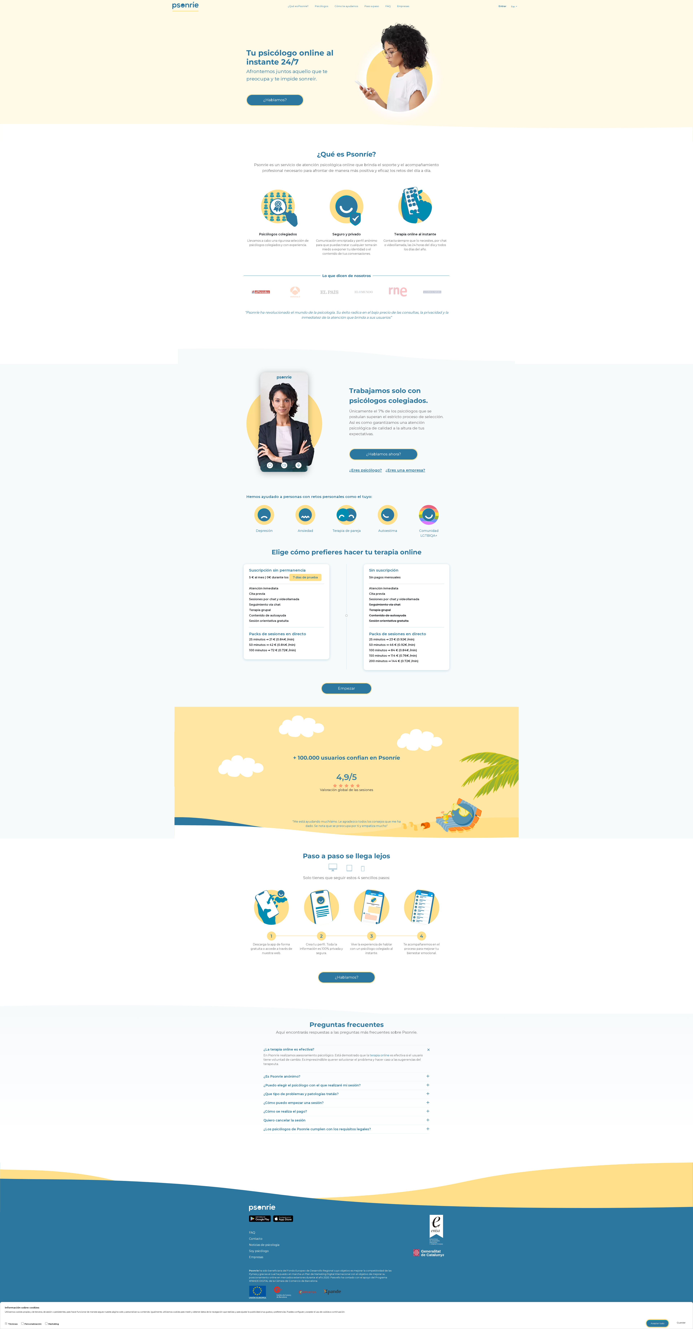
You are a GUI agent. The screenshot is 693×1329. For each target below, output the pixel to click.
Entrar (502, 6)
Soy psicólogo (259, 1251)
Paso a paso (372, 6)
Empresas (403, 6)
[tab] (346, 1050)
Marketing (53, 1324)
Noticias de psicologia (264, 1245)
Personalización (33, 1324)
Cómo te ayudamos (346, 6)
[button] (288, 1049)
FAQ (388, 6)
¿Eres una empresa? (405, 470)
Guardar (681, 1322)
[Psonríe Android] (261, 1218)
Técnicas (13, 1324)
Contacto (255, 1238)
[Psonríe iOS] (284, 1218)
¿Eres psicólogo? (365, 470)
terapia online (379, 1055)
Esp (513, 6)
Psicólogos (321, 6)
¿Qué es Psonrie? (298, 6)
